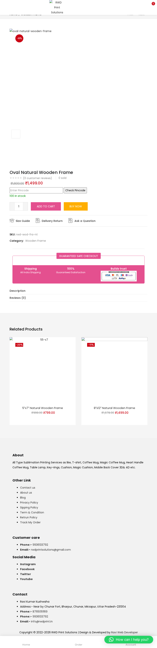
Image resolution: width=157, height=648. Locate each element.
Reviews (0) (18, 298)
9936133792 (34, 545)
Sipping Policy (29, 507)
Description (17, 291)
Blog (23, 497)
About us (26, 492)
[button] (151, 5)
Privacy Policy (29, 502)
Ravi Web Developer (124, 632)
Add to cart (46, 206)
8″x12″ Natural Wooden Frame (114, 408)
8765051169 (33, 611)
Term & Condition (32, 512)
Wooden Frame (35, 241)
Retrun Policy (28, 517)
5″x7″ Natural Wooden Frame (42, 408)
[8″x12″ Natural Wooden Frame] (114, 370)
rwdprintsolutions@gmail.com (45, 550)
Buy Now (76, 206)
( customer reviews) (37, 178)
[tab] (78, 290)
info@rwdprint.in (36, 621)
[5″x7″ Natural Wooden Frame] (43, 370)
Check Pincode (75, 190)
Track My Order (30, 522)
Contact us (27, 488)
